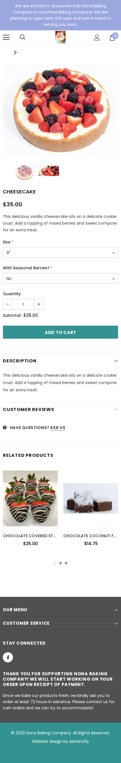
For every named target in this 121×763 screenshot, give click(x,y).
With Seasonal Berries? (27, 268)
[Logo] (60, 37)
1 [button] (54, 563)
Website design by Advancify (60, 741)
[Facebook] (8, 657)
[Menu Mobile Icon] (6, 37)
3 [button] (66, 563)
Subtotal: (12, 315)
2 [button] (60, 563)
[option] (60, 109)
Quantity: (12, 294)
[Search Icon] (22, 37)
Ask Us (57, 427)
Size (8, 242)
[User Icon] (97, 37)
